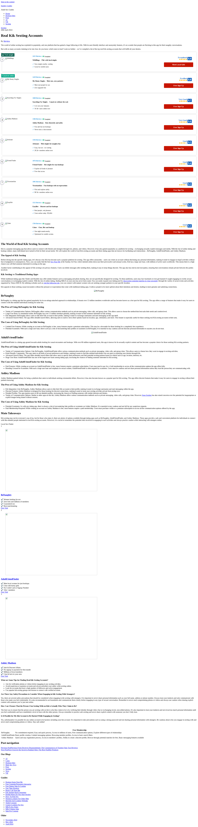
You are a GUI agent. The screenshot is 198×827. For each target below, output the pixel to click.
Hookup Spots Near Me (14, 782)
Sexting (8, 24)
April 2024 (9, 824)
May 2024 (9, 822)
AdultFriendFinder (10, 579)
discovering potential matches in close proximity (140, 281)
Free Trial (4, 508)
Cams (8, 761)
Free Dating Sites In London (16, 786)
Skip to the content (7, 2)
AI (6, 20)
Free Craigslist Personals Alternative (18, 784)
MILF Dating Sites (12, 809)
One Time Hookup (12, 788)
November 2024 (11, 820)
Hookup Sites (10, 16)
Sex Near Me (55, 262)
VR (7, 22)
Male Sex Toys (11, 765)
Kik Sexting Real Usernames (16, 792)
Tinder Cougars (11, 803)
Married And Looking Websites (17, 801)
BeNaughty (6, 495)
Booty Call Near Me (13, 790)
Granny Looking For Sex (15, 805)
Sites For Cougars (12, 811)
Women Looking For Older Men (17, 799)
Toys (7, 771)
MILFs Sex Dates (12, 807)
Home (8, 14)
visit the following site (51, 283)
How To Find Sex (12, 797)
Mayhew (7, 41)
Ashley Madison (8, 663)
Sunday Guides (6, 6)
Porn (7, 18)
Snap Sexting (146, 395)
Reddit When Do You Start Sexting (18, 795)
